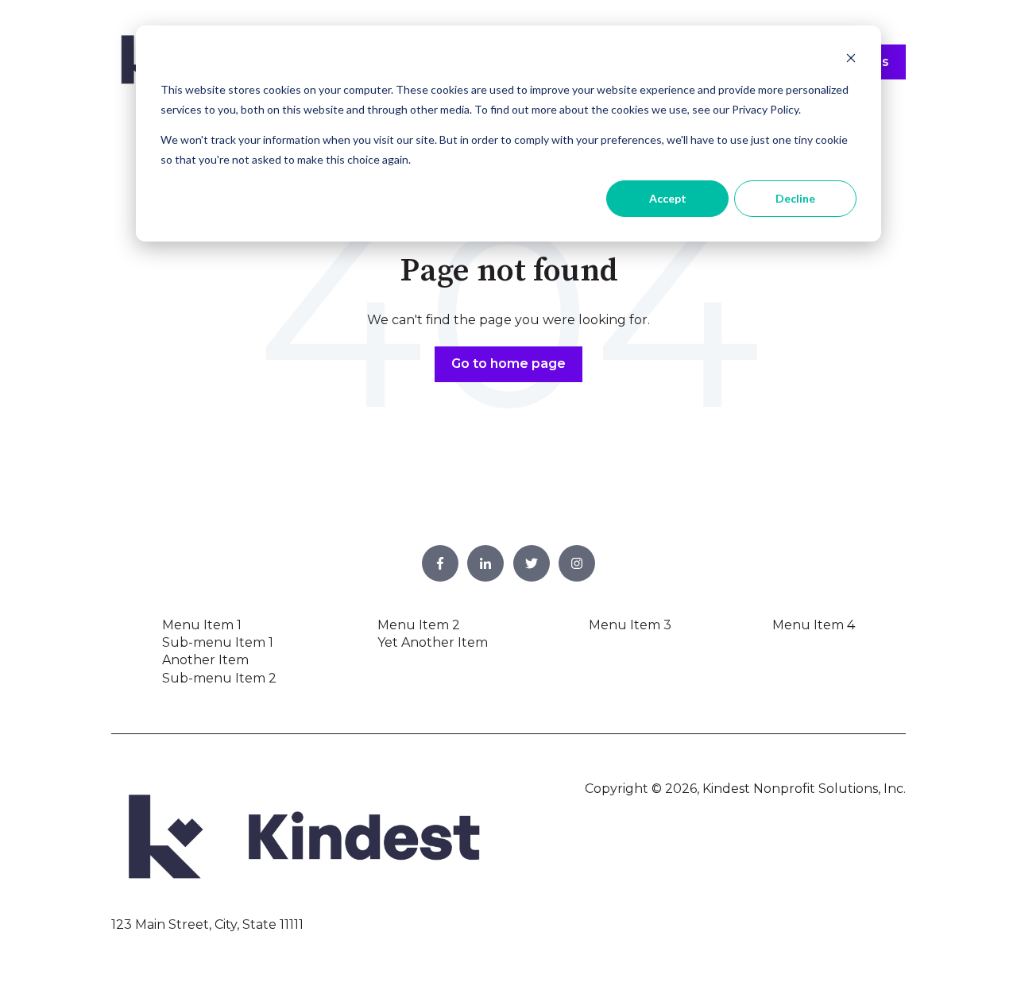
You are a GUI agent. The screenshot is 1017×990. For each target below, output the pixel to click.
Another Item (205, 659)
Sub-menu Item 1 (217, 642)
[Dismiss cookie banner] (851, 60)
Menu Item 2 (418, 624)
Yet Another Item (432, 642)
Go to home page (508, 363)
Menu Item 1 (202, 624)
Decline (795, 198)
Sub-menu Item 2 (219, 678)
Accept (667, 198)
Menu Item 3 (630, 624)
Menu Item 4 (813, 624)
